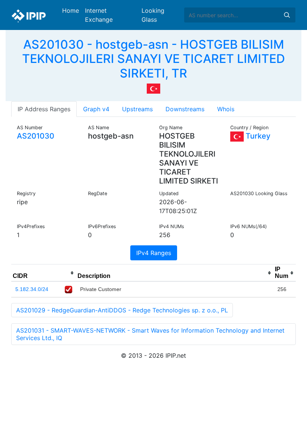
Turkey (257, 135)
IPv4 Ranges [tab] (153, 253)
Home (70, 10)
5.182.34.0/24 (31, 289)
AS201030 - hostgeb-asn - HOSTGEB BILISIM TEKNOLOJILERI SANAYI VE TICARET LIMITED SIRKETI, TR (153, 59)
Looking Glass (153, 15)
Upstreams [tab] (137, 109)
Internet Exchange (99, 15)
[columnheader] (43, 273)
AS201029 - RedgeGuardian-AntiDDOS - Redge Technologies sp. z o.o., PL (122, 310)
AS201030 (35, 135)
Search (287, 15)
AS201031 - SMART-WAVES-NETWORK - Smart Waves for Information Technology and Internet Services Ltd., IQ (150, 334)
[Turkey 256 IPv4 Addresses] (153, 88)
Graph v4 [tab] (96, 109)
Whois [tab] (225, 109)
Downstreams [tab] (184, 109)
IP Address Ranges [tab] (44, 109)
